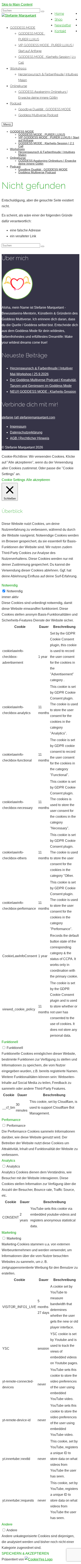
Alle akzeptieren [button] (38, 480)
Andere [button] (7, 1524)
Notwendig (15, 591)
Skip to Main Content (17, 4)
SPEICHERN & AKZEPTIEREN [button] (25, 1553)
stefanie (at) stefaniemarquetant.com (28, 417)
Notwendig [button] (10, 585)
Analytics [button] (8, 1160)
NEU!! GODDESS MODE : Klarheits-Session (43, 391)
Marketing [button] (9, 1232)
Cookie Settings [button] (13, 480)
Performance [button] (11, 1120)
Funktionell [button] (10, 1042)
